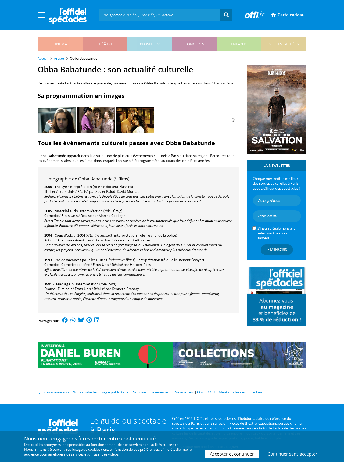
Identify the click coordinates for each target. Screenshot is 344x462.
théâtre (105, 44)
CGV (200, 392)
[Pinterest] (89, 320)
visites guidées (284, 44)
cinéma (60, 44)
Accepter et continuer (232, 454)
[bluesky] (81, 320)
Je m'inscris (277, 249)
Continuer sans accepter (292, 454)
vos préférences (146, 449)
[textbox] (159, 14)
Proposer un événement (151, 392)
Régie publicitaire (114, 392)
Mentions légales (232, 392)
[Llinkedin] (97, 320)
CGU (211, 392)
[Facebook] (65, 320)
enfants (239, 44)
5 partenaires (60, 449)
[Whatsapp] (73, 320)
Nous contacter (85, 392)
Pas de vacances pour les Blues (80, 259)
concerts (194, 44)
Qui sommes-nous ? (53, 392)
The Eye (61, 186)
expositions (150, 44)
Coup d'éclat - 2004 (70, 235)
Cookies (256, 392)
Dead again (64, 284)
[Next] (233, 120)
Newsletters (184, 392)
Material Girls (66, 210)
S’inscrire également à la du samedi (276, 233)
